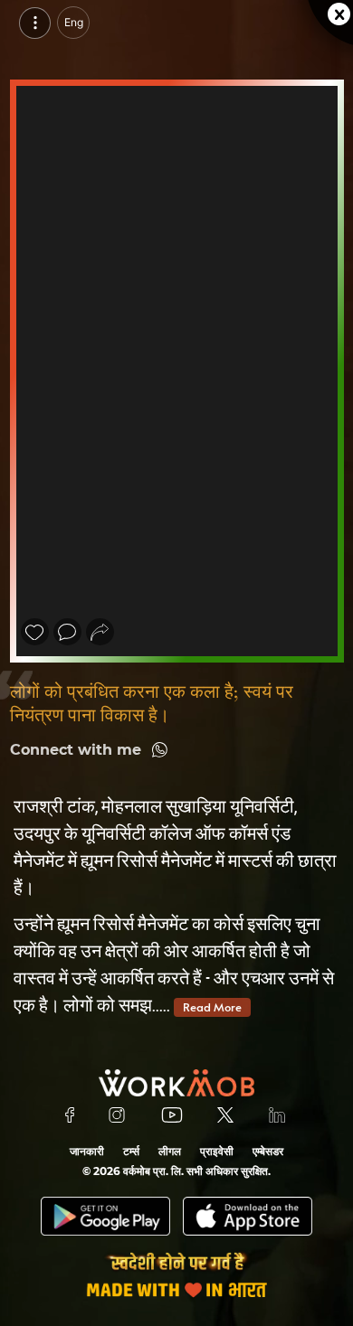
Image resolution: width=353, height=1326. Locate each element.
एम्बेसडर (268, 1151)
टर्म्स (131, 1151)
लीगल (169, 1151)
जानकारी (87, 1151)
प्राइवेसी (217, 1151)
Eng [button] (73, 22)
